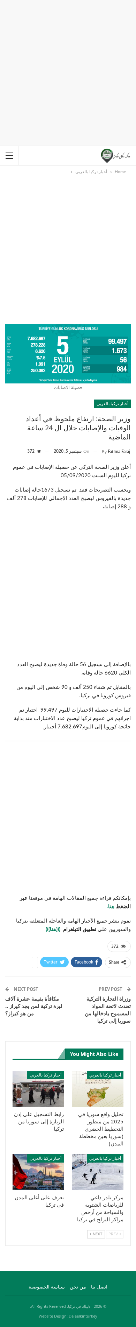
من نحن (78, 1287)
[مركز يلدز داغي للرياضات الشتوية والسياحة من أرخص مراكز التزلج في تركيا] (97, 1172)
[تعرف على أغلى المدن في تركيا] (38, 1172)
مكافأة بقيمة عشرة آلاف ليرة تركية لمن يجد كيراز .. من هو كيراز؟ (33, 1006)
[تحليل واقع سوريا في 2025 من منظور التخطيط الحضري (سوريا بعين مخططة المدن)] (97, 1089)
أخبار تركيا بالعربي (112, 404)
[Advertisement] (68, 71)
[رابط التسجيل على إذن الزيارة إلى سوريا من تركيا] (38, 1089)
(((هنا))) (54, 929)
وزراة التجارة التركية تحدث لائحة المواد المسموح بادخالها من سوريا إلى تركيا (108, 1009)
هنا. (111, 906)
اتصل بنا (99, 1287)
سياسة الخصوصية (47, 1287)
